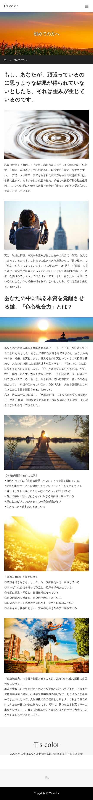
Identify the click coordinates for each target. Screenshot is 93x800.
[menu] (87, 6)
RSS (46, 777)
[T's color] (40, 6)
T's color (46, 744)
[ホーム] (5, 57)
